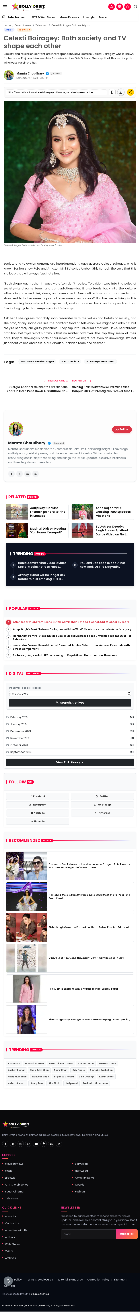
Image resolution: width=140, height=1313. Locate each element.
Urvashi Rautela (34, 1063)
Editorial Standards (70, 1279)
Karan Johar (106, 1076)
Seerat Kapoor (107, 1063)
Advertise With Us (16, 1230)
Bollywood (14, 1063)
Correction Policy (98, 1279)
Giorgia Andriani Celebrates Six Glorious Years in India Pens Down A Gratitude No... (37, 389)
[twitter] (19, 474)
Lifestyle (89, 17)
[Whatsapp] (28, 1144)
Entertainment (18, 17)
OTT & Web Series (43, 17)
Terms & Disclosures (39, 1279)
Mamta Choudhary (30, 73)
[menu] (5, 6)
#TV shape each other (100, 361)
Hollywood (71, 1083)
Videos (9, 1251)
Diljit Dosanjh (86, 1076)
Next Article (79, 380)
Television (41, 25)
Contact (9, 1286)
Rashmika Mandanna (95, 1083)
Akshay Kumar (16, 1070)
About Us (10, 1216)
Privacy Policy (13, 1279)
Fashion (80, 1191)
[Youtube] (36, 1144)
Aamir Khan (60, 1070)
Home (7, 25)
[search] (135, 7)
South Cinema (14, 1191)
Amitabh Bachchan (101, 1070)
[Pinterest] (43, 1144)
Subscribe (127, 1234)
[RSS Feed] (35, 474)
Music (103, 17)
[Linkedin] (51, 1144)
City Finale (78, 1070)
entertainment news (61, 1063)
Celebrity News (84, 1178)
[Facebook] (5, 1144)
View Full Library (70, 762)
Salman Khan (86, 1063)
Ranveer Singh (40, 1076)
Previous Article (58, 380)
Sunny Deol (36, 1083)
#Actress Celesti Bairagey (37, 361)
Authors (10, 1237)
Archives (10, 1258)
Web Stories (12, 1244)
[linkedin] (27, 474)
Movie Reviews (69, 17)
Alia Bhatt (54, 1083)
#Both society (70, 361)
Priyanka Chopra (64, 1076)
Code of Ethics (40, 1294)
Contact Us (12, 1223)
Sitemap (119, 1279)
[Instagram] (21, 1144)
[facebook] (11, 474)
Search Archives (70, 703)
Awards (79, 1184)
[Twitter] (13, 1144)
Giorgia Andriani (17, 1076)
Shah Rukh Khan (39, 1070)
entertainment (16, 1083)
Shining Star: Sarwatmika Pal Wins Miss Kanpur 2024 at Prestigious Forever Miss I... (103, 389)
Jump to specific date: (25, 688)
